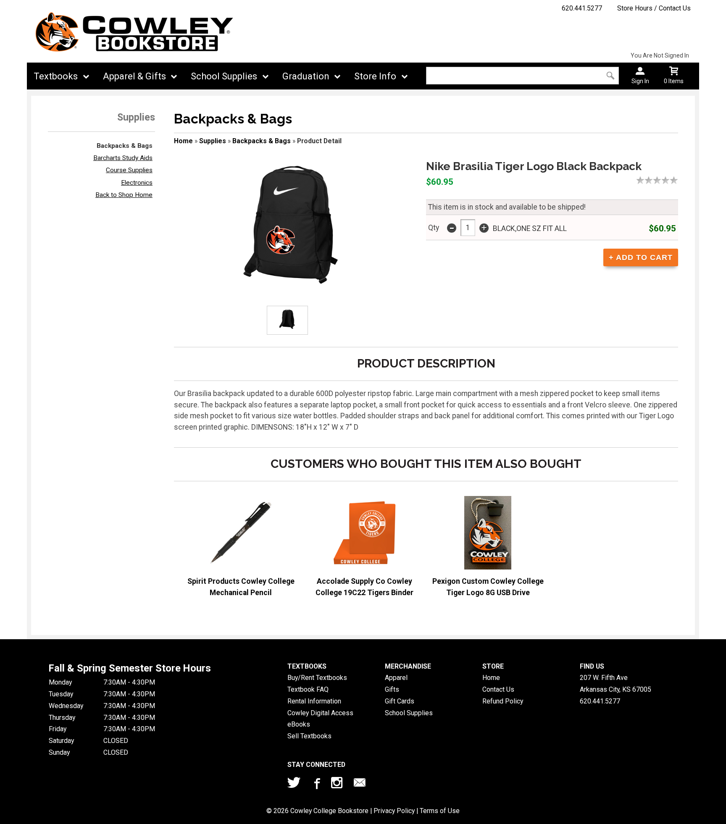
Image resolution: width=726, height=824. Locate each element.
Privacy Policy (394, 811)
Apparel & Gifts (134, 76)
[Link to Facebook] (316, 784)
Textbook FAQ (308, 689)
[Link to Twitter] (294, 784)
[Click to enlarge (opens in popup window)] (287, 320)
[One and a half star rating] (646, 180)
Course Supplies (129, 170)
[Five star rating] (676, 180)
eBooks (298, 724)
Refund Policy (502, 701)
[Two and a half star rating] (655, 180)
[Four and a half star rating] (672, 180)
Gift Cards (399, 701)
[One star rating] (642, 180)
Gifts (392, 689)
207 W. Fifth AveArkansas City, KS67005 (615, 683)
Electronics (137, 182)
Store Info (375, 76)
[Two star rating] (651, 180)
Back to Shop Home (124, 195)
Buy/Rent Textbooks (317, 678)
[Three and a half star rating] (663, 180)
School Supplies (224, 76)
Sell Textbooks (309, 736)
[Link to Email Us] (359, 784)
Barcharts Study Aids (123, 158)
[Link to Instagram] (338, 784)
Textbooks (56, 76)
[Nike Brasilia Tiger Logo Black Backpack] (292, 223)
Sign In (640, 81)
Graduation (305, 76)
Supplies (212, 141)
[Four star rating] (668, 180)
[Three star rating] (659, 180)
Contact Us (498, 689)
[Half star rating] (638, 180)
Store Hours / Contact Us (654, 8)
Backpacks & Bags (125, 146)
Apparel (396, 678)
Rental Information (314, 701)
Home (183, 141)
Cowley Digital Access (320, 713)
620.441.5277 (582, 8)
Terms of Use (440, 811)
